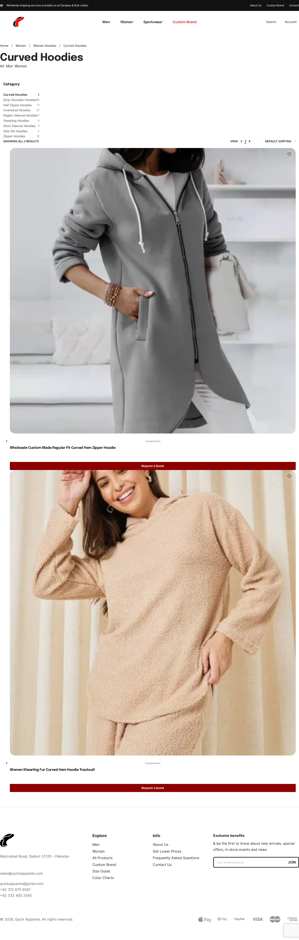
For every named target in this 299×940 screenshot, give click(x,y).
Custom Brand (152, 441)
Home (4, 45)
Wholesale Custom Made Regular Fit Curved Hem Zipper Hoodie (62, 448)
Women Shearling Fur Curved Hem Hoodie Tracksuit (52, 770)
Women (21, 45)
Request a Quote (152, 466)
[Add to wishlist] (289, 154)
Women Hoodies (44, 45)
